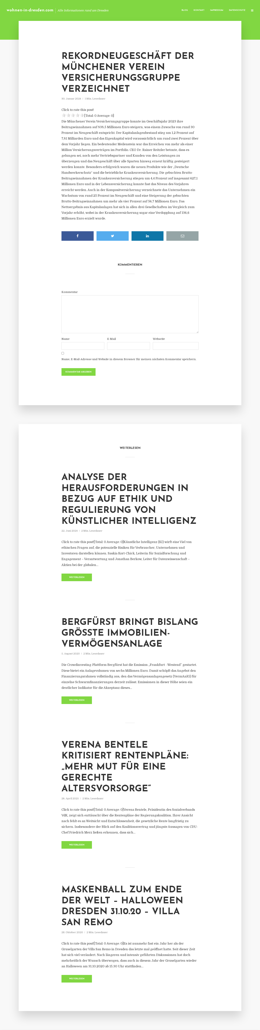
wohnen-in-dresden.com (30, 10)
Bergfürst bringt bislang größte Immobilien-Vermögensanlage (129, 633)
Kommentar (69, 292)
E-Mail (111, 339)
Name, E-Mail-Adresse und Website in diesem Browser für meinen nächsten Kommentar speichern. (128, 359)
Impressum (216, 10)
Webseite (159, 339)
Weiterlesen (77, 577)
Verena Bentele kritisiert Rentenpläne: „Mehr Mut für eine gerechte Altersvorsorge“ (124, 767)
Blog (185, 10)
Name (65, 339)
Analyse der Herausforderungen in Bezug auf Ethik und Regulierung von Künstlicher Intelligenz (128, 499)
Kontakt (199, 10)
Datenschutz (237, 10)
